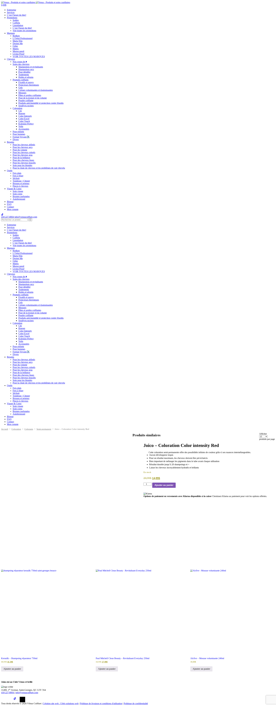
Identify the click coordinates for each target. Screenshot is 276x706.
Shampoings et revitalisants (30, 67)
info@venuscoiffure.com (27, 692)
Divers (16, 139)
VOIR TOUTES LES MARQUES (29, 56)
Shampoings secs (26, 69)
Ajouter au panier (164, 485)
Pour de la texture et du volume (32, 98)
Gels (20, 87)
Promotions (12, 17)
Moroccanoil (18, 51)
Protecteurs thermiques (28, 85)
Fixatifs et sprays (26, 82)
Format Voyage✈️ (21, 137)
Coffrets (16, 23)
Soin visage (18, 191)
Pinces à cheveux (20, 186)
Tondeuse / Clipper (21, 181)
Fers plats (17, 173)
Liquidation (18, 25)
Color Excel (23, 118)
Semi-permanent (44, 429)
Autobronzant (19, 199)
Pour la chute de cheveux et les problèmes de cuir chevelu (39, 168)
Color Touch (24, 121)
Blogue (10, 201)
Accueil (4, 429)
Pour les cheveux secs (22, 147)
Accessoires (23, 129)
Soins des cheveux (21, 64)
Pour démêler (24, 72)
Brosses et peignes (21, 183)
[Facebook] (4, 699)
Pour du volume (20, 150)
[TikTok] (16, 699)
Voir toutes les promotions (24, 30)
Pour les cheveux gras (22, 155)
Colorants (28, 429)
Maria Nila (17, 41)
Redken (16, 36)
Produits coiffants (20, 80)
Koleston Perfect (25, 124)
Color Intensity (25, 116)
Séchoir (16, 178)
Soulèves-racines (26, 105)
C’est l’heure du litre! (16, 15)
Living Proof (18, 54)
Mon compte (12, 209)
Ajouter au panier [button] (12, 669)
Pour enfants (18, 131)
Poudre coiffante (25, 100)
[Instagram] (10, 699)
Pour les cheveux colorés (24, 152)
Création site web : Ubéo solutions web (60, 703)
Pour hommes (19, 134)
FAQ (9, 204)
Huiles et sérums (25, 77)
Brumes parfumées (21, 196)
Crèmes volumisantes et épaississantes (35, 90)
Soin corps (17, 194)
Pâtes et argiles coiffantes (29, 95)
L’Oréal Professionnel (22, 38)
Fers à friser (18, 175)
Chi (20, 111)
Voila (20, 126)
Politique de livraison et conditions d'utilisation (101, 703)
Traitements (23, 74)
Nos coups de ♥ (20, 61)
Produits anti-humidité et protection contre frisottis (41, 103)
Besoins (10, 142)
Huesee (21, 113)
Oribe (15, 46)
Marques (11, 33)
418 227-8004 (7, 217)
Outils (9, 170)
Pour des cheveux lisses (23, 160)
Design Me (18, 43)
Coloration (17, 108)
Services (11, 12)
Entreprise (11, 10)
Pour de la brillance (21, 157)
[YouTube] (22, 699)
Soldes (16, 20)
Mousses (22, 92)
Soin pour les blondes (22, 165)
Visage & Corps (14, 188)
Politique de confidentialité (136, 703)
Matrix (16, 48)
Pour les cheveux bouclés (24, 163)
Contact (10, 207)
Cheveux (11, 59)
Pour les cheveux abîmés (24, 144)
